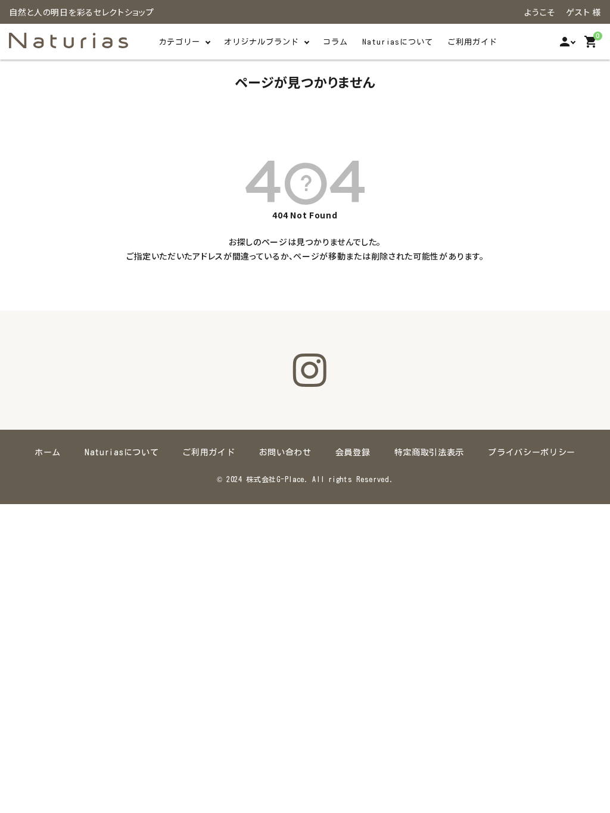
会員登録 (353, 452)
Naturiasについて (397, 42)
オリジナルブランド (261, 42)
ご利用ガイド (472, 42)
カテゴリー (179, 42)
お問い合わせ (285, 452)
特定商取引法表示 (429, 452)
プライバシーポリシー (531, 452)
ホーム (48, 452)
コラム (335, 42)
